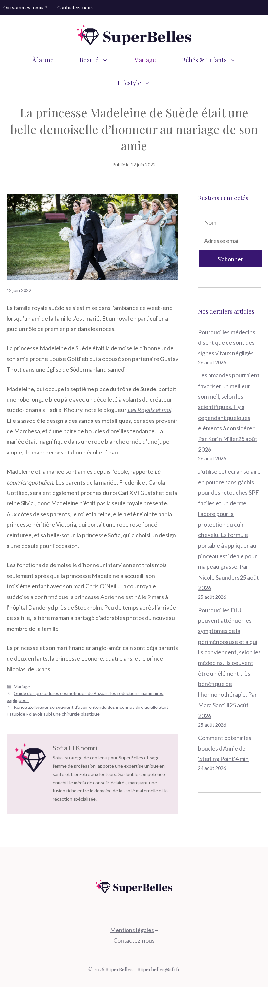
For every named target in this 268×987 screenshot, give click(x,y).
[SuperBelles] (134, 34)
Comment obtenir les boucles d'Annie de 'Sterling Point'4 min (224, 748)
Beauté (89, 60)
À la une (43, 60)
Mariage (145, 60)
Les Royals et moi (149, 409)
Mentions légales (132, 929)
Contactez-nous (75, 7)
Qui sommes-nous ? (25, 7)
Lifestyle (129, 83)
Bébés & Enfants (204, 60)
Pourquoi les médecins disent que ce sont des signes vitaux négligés (226, 342)
